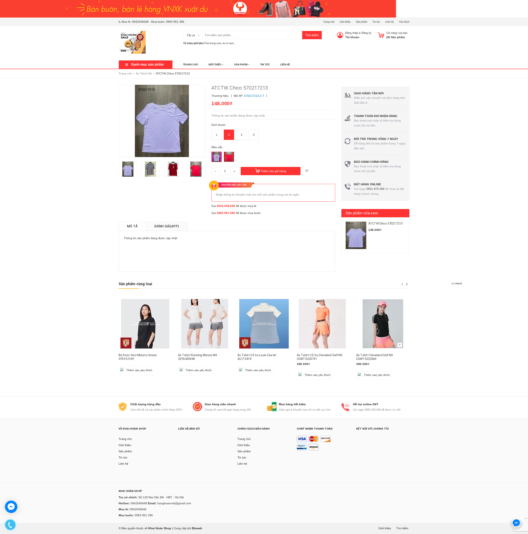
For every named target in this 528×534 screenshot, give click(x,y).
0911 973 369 (375, 188)
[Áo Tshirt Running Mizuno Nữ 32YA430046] (204, 323)
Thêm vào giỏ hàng (273, 171)
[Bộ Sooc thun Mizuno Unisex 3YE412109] (145, 323)
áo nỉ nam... (229, 43)
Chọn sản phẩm (131, 367)
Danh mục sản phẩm (147, 64)
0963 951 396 (175, 21)
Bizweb (197, 528)
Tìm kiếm (312, 35)
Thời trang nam (212, 43)
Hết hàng (245, 367)
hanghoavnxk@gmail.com (174, 503)
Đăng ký (366, 32)
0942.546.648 (226, 206)
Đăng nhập (351, 32)
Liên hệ (389, 21)
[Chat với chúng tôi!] (11, 507)
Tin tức (376, 21)
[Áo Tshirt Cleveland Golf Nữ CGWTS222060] (382, 323)
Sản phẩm (361, 21)
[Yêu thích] (307, 171)
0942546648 (140, 21)
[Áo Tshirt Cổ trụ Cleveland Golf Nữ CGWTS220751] (323, 323)
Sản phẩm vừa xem (361, 213)
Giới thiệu (345, 21)
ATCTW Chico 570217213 (385, 223)
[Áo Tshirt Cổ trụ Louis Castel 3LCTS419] (264, 323)
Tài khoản (352, 37)
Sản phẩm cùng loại (135, 284)
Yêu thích (404, 21)
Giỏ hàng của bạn (396, 32)
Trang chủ (329, 21)
